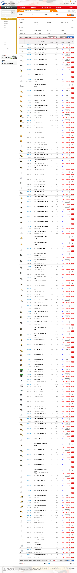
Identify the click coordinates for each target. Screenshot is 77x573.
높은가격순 (39, 37)
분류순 (21, 37)
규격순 (30, 37)
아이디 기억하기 (9, 16)
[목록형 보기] (54, 37)
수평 (35, 22)
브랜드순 (34, 37)
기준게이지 (22, 23)
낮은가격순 (44, 37)
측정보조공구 (63, 22)
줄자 (21, 22)
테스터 (35, 23)
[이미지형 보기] (56, 37)
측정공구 (72, 20)
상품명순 (26, 37)
